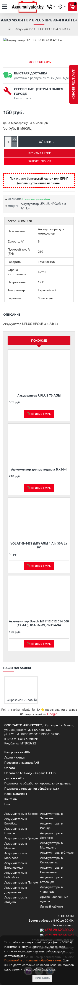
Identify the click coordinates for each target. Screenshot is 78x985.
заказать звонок (74, 84)
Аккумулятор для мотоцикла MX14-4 (39, 469)
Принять (43, 978)
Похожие (39, 340)
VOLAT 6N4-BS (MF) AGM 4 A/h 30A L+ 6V (38, 545)
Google (52, 714)
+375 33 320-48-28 (59, 934)
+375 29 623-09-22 (59, 929)
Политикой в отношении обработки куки (32, 960)
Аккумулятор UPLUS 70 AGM (39, 395)
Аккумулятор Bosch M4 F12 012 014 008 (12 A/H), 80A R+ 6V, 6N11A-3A (39, 623)
